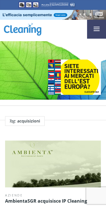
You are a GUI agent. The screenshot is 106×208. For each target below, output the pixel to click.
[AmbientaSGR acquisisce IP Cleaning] (53, 164)
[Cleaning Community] (22, 28)
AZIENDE (14, 195)
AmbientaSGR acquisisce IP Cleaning (46, 201)
